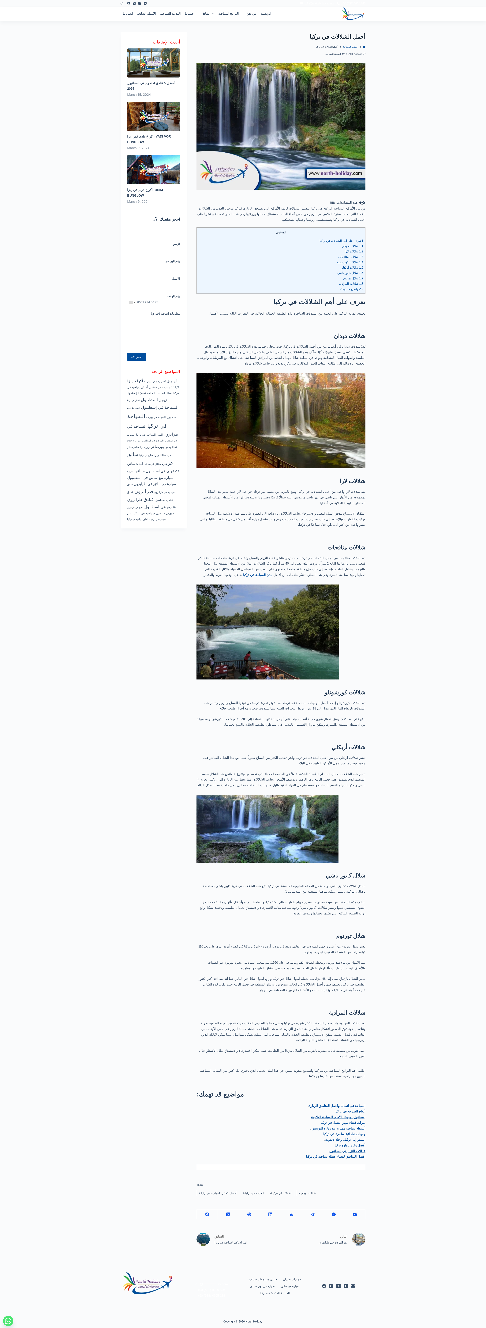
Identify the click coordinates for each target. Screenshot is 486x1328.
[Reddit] (291, 1214)
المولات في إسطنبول (152, 440)
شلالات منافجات (350, 257)
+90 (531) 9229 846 (353, 3)
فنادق (130, 492)
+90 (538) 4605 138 (211, 1295)
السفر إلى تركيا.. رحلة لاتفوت (345, 1139)
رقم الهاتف (173, 296)
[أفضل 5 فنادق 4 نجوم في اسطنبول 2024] (153, 63)
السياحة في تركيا (253, 1193)
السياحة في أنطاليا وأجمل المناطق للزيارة (337, 1106)
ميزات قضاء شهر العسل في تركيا (343, 1123)
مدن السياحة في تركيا (257, 575)
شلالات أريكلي (352, 267)
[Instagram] (139, 3)
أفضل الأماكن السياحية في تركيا (218, 1193)
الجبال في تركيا (133, 400)
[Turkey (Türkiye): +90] (132, 302)
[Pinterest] (249, 1214)
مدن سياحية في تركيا (147, 513)
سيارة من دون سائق (262, 1286)
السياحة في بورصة (156, 417)
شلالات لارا (354, 251)
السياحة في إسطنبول (159, 407)
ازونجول (163, 400)
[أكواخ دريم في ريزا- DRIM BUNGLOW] (153, 169)
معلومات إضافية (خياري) (165, 313)
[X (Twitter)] (134, 3)
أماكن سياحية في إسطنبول (161, 387)
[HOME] (364, 46)
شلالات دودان (352, 246)
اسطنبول (149, 399)
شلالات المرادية (351, 283)
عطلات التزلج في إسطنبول (347, 1151)
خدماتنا (189, 13)
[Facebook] (128, 3)
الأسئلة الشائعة (146, 13)
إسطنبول (132, 393)
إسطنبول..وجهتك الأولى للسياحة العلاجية (338, 1117)
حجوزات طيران (292, 1279)
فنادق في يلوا (168, 514)
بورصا (159, 447)
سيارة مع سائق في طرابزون (155, 484)
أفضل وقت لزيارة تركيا (350, 1145)
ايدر (138, 441)
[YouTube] (145, 3)
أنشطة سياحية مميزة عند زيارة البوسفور (338, 1128)
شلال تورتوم (353, 278)
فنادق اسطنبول (164, 499)
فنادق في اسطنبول (160, 507)
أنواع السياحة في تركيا (350, 1111)
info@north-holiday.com (319, 3)
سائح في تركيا (146, 455)
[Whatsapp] (8, 1321)
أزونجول (172, 381)
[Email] (354, 1214)
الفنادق (206, 13)
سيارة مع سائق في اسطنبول (150, 477)
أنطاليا (169, 393)
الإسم (176, 243)
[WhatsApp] (333, 1214)
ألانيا (177, 387)
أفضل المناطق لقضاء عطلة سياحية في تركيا (335, 1156)
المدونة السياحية (170, 13)
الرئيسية (266, 13)
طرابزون (143, 491)
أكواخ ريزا (135, 381)
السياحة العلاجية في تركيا (275, 1293)
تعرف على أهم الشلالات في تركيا (341, 240)
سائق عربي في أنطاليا (148, 463)
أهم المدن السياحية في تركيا (151, 393)
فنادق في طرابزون (135, 507)
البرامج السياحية (228, 13)
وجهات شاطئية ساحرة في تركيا (344, 1134)
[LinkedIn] (270, 1214)
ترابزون (149, 446)
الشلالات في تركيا (281, 1193)
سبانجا (139, 471)
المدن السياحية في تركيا (149, 434)
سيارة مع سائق (290, 1286)
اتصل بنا (128, 13)
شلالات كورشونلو (350, 262)
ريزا (156, 455)
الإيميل (176, 278)
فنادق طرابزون (140, 499)
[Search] (122, 3)
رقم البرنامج (172, 261)
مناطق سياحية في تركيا (138, 519)
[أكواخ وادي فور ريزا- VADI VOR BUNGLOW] (153, 116)
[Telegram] (312, 1214)
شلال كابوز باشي (350, 272)
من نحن (251, 13)
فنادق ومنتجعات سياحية (262, 1279)
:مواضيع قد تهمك (351, 289)
